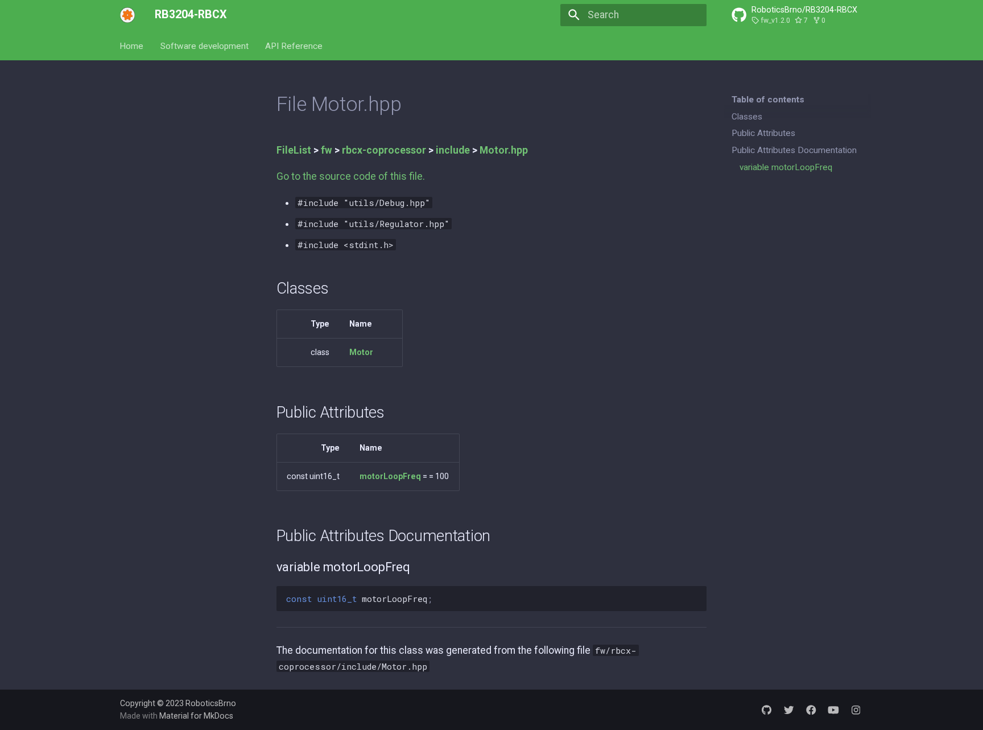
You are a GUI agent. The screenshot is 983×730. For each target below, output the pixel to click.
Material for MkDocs (196, 715)
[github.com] (767, 709)
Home (132, 45)
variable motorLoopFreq (786, 167)
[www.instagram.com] (856, 709)
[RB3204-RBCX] (127, 14)
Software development (204, 45)
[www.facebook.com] (811, 709)
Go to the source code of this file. (350, 176)
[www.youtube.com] (833, 709)
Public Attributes (763, 133)
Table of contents (768, 99)
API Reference (294, 45)
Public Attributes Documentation (794, 150)
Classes (747, 117)
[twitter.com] (789, 709)
